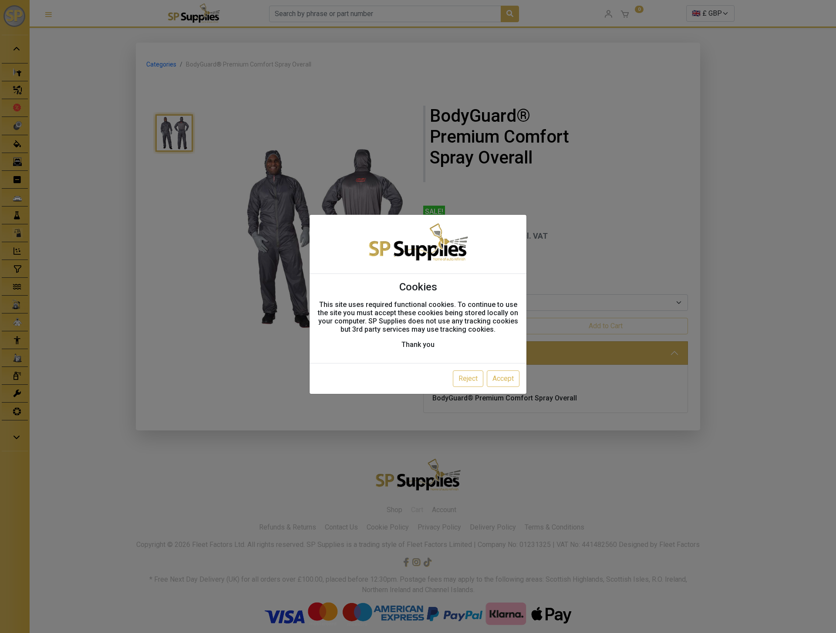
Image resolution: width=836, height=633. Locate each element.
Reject (468, 378)
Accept (503, 378)
